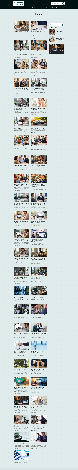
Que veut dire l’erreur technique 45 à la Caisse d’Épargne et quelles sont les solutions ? (38, 147)
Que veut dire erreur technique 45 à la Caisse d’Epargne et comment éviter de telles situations (21, 89)
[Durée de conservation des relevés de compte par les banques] (39, 345)
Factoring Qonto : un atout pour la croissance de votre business (37, 278)
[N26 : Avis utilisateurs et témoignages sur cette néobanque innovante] (21, 140)
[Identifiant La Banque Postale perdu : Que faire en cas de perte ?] (39, 64)
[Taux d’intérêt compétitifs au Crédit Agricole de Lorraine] (39, 363)
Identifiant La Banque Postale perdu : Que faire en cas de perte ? (38, 70)
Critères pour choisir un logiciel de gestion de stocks (21, 443)
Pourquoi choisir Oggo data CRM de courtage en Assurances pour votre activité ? (38, 388)
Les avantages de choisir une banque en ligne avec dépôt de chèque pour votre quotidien (38, 259)
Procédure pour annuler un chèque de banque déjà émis (37, 407)
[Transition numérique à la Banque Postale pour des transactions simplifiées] (39, 327)
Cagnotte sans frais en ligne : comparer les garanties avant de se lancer (21, 32)
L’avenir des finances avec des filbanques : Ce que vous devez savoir (21, 296)
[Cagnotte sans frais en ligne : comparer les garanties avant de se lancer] (21, 26)
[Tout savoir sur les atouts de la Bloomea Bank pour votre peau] (39, 102)
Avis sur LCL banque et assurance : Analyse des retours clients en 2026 (37, 89)
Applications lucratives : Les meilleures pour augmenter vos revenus (21, 425)
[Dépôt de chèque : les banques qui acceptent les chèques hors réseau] (21, 345)
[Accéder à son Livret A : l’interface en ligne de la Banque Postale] (21, 327)
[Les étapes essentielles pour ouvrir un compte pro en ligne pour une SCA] (21, 309)
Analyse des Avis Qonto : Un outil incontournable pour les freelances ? (37, 296)
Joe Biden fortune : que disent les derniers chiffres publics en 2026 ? (56, 51)
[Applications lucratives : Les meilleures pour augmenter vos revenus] (21, 419)
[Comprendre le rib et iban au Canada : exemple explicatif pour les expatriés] (21, 400)
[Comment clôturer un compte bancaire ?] (21, 455)
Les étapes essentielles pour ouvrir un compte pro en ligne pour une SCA (20, 315)
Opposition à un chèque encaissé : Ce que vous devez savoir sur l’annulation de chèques (38, 32)
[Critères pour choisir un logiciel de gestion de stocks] (21, 437)
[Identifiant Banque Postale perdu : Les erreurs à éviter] (21, 252)
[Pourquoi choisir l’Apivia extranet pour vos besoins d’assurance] (21, 121)
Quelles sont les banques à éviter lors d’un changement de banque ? (21, 109)
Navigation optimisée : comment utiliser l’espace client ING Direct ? (21, 388)
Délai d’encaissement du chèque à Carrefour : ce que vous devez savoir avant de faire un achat (38, 185)
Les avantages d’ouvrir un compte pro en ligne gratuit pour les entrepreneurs (21, 278)
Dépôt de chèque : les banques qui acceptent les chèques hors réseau (20, 352)
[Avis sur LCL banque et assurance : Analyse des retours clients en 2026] (39, 82)
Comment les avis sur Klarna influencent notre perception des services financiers (21, 240)
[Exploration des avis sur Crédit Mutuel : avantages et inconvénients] (39, 215)
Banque (32, 38)
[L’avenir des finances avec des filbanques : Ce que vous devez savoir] (21, 290)
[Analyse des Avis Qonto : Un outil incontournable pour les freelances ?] (39, 290)
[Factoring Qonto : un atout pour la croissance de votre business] (39, 271)
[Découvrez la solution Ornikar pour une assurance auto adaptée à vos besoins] (39, 121)
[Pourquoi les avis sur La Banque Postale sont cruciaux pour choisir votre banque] (39, 159)
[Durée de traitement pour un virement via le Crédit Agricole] (21, 363)
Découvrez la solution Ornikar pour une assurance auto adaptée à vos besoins (38, 127)
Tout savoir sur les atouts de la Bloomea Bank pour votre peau (38, 109)
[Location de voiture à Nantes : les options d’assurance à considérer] (39, 419)
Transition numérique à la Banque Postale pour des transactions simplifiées (38, 334)
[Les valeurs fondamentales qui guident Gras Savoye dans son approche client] (39, 197)
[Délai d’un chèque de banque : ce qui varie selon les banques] (21, 197)
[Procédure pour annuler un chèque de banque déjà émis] (39, 400)
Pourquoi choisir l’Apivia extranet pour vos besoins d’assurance (21, 127)
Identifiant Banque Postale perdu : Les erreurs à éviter (21, 259)
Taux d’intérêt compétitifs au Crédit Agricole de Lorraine (37, 370)
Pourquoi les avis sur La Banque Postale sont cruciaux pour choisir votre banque (38, 166)
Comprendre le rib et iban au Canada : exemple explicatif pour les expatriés (21, 407)
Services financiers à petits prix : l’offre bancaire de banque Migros (38, 315)
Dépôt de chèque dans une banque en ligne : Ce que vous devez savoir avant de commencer (21, 52)
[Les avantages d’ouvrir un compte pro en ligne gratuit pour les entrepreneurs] (21, 271)
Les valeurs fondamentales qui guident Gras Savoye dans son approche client (38, 204)
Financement (35, 320)
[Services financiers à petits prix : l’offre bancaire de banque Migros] (39, 309)
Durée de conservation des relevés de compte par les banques (37, 352)
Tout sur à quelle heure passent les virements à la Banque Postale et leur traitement (37, 240)
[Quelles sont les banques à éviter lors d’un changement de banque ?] (21, 102)
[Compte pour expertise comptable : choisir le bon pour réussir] (39, 437)
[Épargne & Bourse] (18, 3)
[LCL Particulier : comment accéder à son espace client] (21, 215)
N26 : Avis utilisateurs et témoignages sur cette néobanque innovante (21, 146)
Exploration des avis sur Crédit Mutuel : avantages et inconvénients (38, 222)
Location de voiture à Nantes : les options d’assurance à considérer (38, 425)
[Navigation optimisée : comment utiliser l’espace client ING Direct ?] (21, 381)
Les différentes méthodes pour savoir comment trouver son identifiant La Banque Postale (37, 52)
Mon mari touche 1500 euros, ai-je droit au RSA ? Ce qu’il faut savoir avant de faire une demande (60, 32)
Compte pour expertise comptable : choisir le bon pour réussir (38, 443)
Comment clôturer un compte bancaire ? (21, 460)
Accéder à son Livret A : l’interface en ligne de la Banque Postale (21, 334)
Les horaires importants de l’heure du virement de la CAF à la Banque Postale (21, 70)
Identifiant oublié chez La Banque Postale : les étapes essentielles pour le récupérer (21, 166)
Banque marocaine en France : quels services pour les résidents (20, 185)
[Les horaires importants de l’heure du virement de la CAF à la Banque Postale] (21, 64)
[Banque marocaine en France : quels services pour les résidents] (21, 178)
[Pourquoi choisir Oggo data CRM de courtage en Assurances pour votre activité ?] (39, 381)
